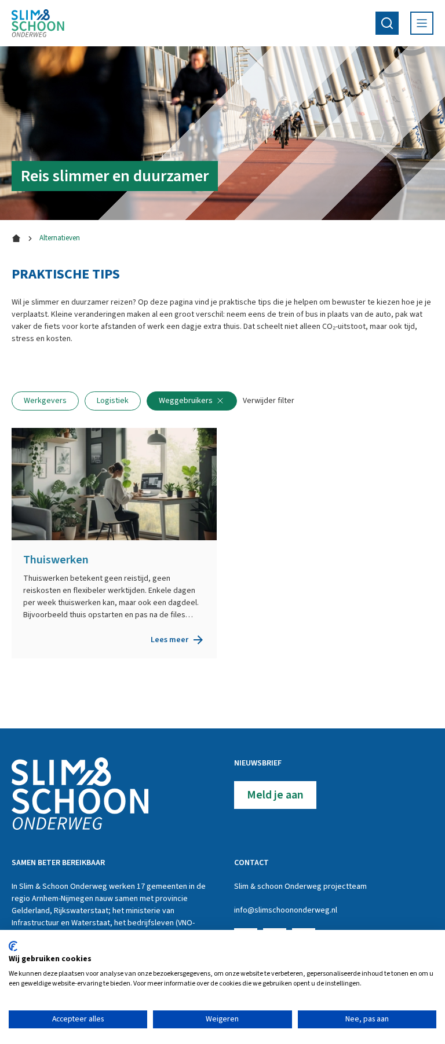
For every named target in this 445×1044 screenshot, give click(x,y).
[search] (387, 23)
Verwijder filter (268, 400)
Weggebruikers (186, 400)
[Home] (38, 23)
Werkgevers (45, 400)
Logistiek (113, 400)
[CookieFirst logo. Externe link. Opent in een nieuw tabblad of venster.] (13, 946)
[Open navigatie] (421, 23)
